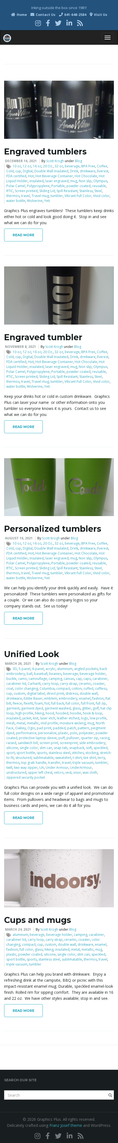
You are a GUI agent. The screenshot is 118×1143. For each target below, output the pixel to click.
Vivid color (101, 195)
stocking (91, 752)
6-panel (38, 668)
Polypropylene (38, 186)
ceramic (85, 683)
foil (46, 703)
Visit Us (100, 14)
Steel (98, 190)
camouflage (38, 678)
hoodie (75, 713)
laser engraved (57, 181)
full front (87, 703)
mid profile (49, 723)
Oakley (20, 728)
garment (12, 708)
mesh (10, 723)
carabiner (100, 678)
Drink (74, 171)
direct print (55, 693)
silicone (12, 747)
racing (104, 738)
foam (39, 703)
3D (15, 668)
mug (73, 181)
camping (55, 678)
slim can (46, 747)
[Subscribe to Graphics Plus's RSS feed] (80, 22)
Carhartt (34, 683)
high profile (24, 713)
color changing (26, 688)
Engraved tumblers (45, 152)
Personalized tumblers (52, 529)
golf (96, 708)
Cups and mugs (37, 920)
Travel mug (40, 195)
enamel (85, 698)
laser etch (47, 718)
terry (101, 757)
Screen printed (26, 190)
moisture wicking (73, 723)
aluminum (64, 668)
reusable (99, 186)
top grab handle (33, 762)
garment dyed (32, 708)
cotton (77, 688)
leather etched (68, 718)
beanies (55, 673)
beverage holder (93, 673)
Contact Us (45, 14)
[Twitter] (58, 22)
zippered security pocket (25, 777)
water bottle (15, 200)
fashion (98, 698)
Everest (102, 171)
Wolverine (35, 200)
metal (20, 723)
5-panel (24, 668)
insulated (36, 181)
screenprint (69, 743)
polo (73, 733)
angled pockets (86, 668)
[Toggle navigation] (108, 37)
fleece (17, 703)
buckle (11, 678)
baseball (40, 673)
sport (10, 752)
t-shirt (77, 757)
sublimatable (43, 757)
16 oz (37, 166)
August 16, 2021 (19, 538)
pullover (72, 738)
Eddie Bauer (33, 698)
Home (21, 14)
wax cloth (90, 772)
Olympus (100, 181)
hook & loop (92, 713)
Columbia (47, 688)
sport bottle (25, 752)
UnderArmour (81, 767)
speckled (101, 747)
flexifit (28, 703)
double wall (89, 693)
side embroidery (92, 743)
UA (41, 767)
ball (29, 673)
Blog (78, 161)
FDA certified (16, 176)
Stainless (86, 190)
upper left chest (40, 772)
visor (77, 772)
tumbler (56, 195)
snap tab (61, 747)
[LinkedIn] (69, 22)
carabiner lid (16, 683)
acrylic (50, 668)
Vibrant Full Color (77, 195)
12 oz (27, 166)
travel (25, 195)
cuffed (88, 688)
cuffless (101, 688)
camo (22, 678)
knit (35, 718)
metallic (33, 723)
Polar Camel (15, 186)
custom (19, 693)
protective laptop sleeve (38, 738)
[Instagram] (38, 22)
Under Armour (57, 767)
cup (18, 171)
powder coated (78, 186)
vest (68, 772)
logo (84, 718)
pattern (83, 728)
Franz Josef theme (65, 1125)
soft (89, 747)
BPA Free (88, 166)
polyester (86, 733)
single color (29, 747)
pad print (44, 728)
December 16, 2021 (21, 161)
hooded (62, 713)
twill (9, 767)
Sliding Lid (47, 190)
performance (26, 733)
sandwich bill (28, 743)
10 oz (17, 166)
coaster (99, 683)
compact (63, 688)
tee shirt (89, 757)
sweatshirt (63, 757)
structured (23, 757)
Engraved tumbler (43, 337)
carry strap (68, 683)
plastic (63, 733)
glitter (86, 708)
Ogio (31, 728)
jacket (26, 718)
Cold (10, 171)
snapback (76, 747)
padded (59, 728)
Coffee (102, 166)
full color (72, 703)
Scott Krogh (55, 161)
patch (71, 728)
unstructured (16, 772)
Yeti (47, 200)
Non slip (85, 181)
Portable (58, 186)
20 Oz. (48, 166)
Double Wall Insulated (51, 171)
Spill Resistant (67, 190)
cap (79, 678)
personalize (47, 733)
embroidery (68, 698)
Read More (23, 235)
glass (76, 708)
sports (42, 752)
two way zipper (26, 767)
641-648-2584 (74, 14)
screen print (49, 743)
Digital (28, 171)
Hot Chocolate (86, 176)
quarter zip (89, 738)
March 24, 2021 (18, 929)
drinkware (87, 171)
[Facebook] (48, 22)
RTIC (9, 190)
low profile (98, 718)
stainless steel (59, 752)
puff (61, 738)
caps (87, 678)
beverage (72, 166)
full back (57, 703)
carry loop (50, 683)
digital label (36, 693)
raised (11, 743)
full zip (101, 703)
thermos (12, 195)
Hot (31, 176)
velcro (59, 772)
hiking (39, 713)
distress (72, 693)
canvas (69, 678)
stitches (78, 752)
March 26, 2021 (18, 663)
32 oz (59, 166)
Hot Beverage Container (54, 176)
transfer (54, 762)
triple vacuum (83, 762)
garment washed (58, 708)
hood (50, 713)
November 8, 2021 (20, 346)
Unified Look (31, 654)
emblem (50, 698)
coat (9, 688)
